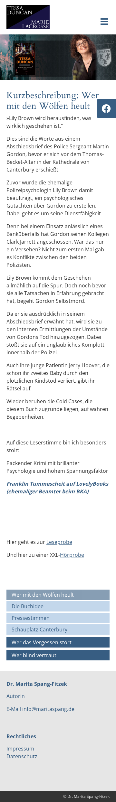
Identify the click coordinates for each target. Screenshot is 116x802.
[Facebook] (106, 108)
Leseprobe (59, 542)
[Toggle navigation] (104, 21)
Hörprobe (72, 554)
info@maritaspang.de (48, 709)
